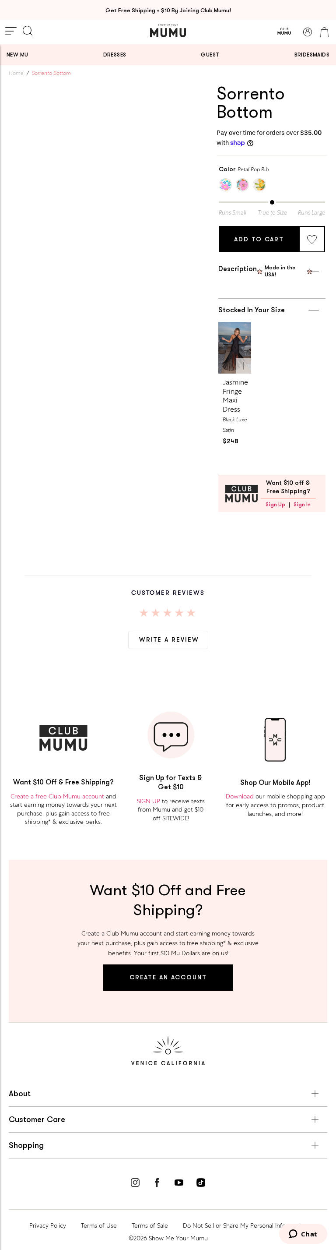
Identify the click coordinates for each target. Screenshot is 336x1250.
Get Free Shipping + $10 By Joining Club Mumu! (168, 10)
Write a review (169, 639)
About (20, 1093)
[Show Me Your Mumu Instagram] (135, 1184)
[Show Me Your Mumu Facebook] (157, 1184)
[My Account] (307, 32)
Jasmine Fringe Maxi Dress (235, 396)
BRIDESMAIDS (311, 54)
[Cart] (324, 32)
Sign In (302, 504)
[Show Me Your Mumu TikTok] (201, 1184)
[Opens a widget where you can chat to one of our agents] (303, 1235)
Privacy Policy (47, 1225)
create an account (168, 977)
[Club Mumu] (284, 32)
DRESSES (114, 54)
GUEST (210, 54)
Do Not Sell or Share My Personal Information (245, 1225)
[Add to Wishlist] (312, 239)
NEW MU (17, 54)
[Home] (168, 30)
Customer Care (37, 1119)
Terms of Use (99, 1225)
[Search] (27, 31)
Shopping (26, 1145)
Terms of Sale (150, 1225)
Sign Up (275, 504)
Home (16, 73)
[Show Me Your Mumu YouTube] (179, 1184)
